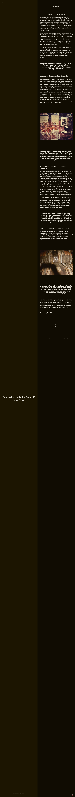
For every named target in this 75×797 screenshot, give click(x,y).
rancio (68, 338)
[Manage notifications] (72, 795)
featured (50, 338)
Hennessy (56, 338)
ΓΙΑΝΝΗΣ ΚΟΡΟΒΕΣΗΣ (18, 793)
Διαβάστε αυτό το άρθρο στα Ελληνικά (56, 14)
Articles (44, 338)
